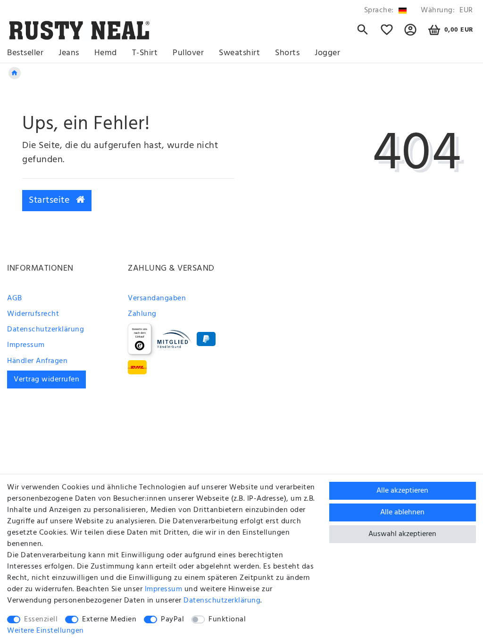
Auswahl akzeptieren (402, 534)
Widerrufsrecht (33, 314)
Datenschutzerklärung (45, 329)
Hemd (105, 53)
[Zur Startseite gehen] (14, 73)
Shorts (287, 53)
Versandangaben (157, 298)
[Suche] (363, 34)
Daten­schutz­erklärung (221, 600)
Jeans (68, 53)
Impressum (26, 345)
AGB (14, 298)
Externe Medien (109, 619)
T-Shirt (145, 53)
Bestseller (25, 53)
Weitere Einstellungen (45, 630)
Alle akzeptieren (402, 491)
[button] (411, 34)
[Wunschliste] (387, 34)
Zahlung (142, 314)
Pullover (188, 53)
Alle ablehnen (402, 512)
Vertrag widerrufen (46, 379)
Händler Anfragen (37, 361)
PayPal (172, 619)
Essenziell (41, 619)
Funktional (227, 619)
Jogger (327, 53)
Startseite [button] (50, 200)
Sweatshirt (239, 53)
